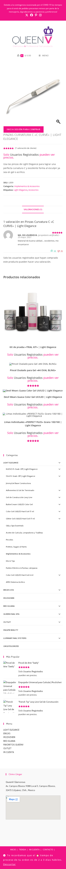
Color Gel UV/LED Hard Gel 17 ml (20, 511)
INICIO (13, 849)
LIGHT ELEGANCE (11, 730)
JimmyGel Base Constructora (18, 483)
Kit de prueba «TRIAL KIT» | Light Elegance (33, 347)
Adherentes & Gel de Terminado (20, 490)
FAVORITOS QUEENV (13, 744)
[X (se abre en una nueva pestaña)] (26, 15)
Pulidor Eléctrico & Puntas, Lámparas (21, 568)
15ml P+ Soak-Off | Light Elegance (20, 476)
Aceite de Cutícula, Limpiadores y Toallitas (24, 532)
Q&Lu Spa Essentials (14, 525)
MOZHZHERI (8, 598)
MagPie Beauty (10, 630)
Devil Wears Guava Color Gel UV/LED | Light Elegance (33, 396)
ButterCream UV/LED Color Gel (19, 504)
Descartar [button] (9, 864)
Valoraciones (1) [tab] (33, 209)
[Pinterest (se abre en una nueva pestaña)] (36, 15)
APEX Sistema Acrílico (15, 582)
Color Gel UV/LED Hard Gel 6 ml (19, 575)
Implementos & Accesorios (27, 186)
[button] (61, 285)
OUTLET (7, 622)
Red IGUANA (9, 606)
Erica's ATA (8, 590)
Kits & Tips (10, 561)
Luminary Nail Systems (14, 638)
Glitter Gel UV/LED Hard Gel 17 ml (20, 518)
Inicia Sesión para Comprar (23, 129)
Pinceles (9, 539)
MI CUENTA (8, 752)
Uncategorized (11, 646)
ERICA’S (6, 733)
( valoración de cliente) (25, 148)
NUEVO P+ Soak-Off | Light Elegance (21, 469)
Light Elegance (20, 189)
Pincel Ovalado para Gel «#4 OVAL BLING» (33, 370)
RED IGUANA (9, 741)
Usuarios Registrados (24, 154)
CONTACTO (48, 849)
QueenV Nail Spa (11, 614)
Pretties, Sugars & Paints (16, 547)
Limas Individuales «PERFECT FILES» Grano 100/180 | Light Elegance (33, 424)
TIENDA (22, 849)
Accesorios (33, 189)
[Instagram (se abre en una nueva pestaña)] (40, 15)
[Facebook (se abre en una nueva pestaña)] (31, 15)
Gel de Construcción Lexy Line (19, 497)
